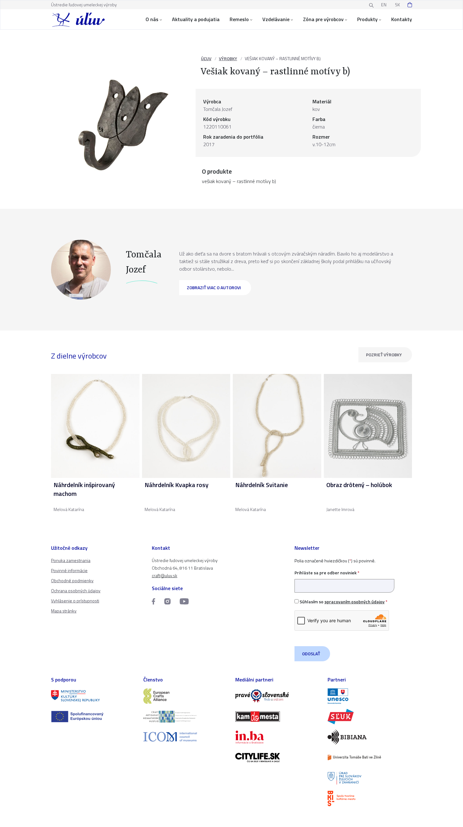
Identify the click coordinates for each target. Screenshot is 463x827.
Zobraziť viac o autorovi (214, 287)
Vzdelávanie (275, 19)
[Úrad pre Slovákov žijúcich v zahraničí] (370, 778)
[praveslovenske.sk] (277, 696)
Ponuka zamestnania (70, 560)
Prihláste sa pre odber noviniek (326, 572)
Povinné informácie (69, 570)
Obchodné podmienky (72, 580)
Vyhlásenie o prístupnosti (75, 600)
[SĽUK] (370, 716)
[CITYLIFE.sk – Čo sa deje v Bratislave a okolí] (277, 757)
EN (383, 4)
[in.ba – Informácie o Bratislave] (277, 737)
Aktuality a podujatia (196, 19)
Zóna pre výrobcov (323, 19)
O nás (152, 19)
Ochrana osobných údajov (75, 590)
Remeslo (239, 19)
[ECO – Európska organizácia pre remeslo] (185, 716)
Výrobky (228, 58)
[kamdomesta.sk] (277, 716)
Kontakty (401, 19)
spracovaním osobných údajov (354, 601)
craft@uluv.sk (164, 575)
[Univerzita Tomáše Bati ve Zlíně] (370, 757)
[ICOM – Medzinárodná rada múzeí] (185, 736)
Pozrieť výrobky (384, 354)
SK (397, 4)
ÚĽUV (206, 58)
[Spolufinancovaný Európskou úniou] (93, 716)
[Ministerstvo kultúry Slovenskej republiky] (93, 696)
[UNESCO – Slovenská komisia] (370, 696)
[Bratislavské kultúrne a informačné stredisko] (370, 798)
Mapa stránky (64, 610)
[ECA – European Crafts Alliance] (185, 696)
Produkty (367, 19)
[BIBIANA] (370, 737)
